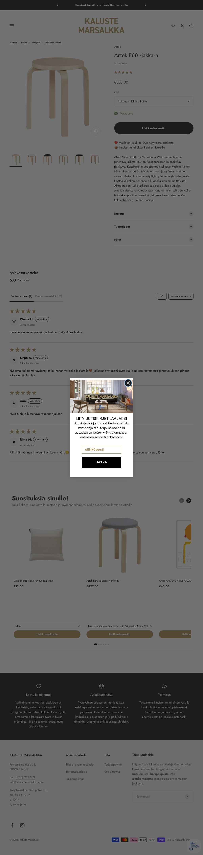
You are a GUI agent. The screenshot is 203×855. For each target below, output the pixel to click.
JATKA (101, 462)
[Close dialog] (128, 382)
